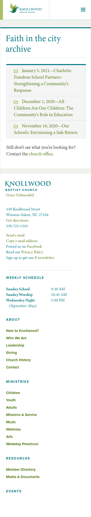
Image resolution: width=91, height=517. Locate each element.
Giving (11, 352)
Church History (18, 360)
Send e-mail (15, 235)
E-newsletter (44, 257)
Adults (11, 407)
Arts (9, 436)
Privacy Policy (32, 252)
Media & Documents (23, 477)
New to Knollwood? (22, 331)
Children (13, 393)
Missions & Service (21, 415)
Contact (12, 367)
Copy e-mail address (22, 241)
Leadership (15, 345)
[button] (83, 9)
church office (41, 154)
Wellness (13, 429)
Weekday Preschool (22, 444)
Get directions (17, 220)
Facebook (34, 246)
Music (11, 422)
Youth (11, 400)
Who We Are (16, 338)
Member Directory (21, 469)
